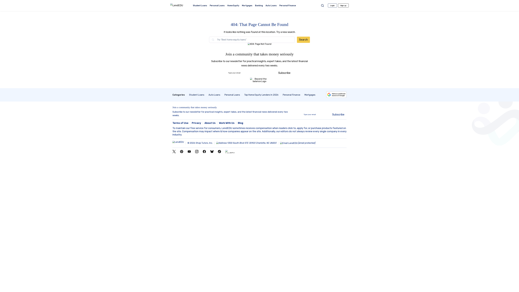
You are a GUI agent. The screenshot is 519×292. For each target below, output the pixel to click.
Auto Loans (271, 6)
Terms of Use (180, 123)
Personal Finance (287, 6)
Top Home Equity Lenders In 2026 (261, 95)
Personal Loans (217, 6)
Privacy (196, 123)
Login (332, 5)
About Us (210, 123)
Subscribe (284, 72)
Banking (259, 6)
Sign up (343, 5)
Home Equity (233, 6)
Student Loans (200, 6)
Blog (240, 123)
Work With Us (226, 123)
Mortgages (247, 6)
